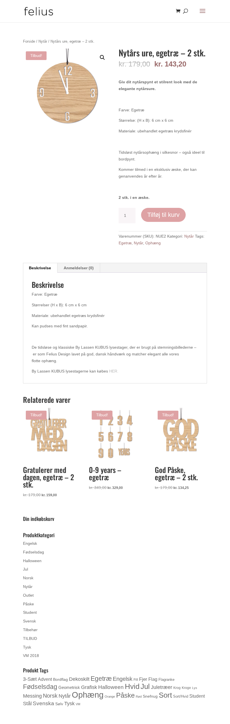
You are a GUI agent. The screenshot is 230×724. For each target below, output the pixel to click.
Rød (139, 696)
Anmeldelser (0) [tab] (79, 268)
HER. (113, 371)
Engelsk (30, 543)
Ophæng (153, 243)
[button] (102, 57)
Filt (136, 680)
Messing (32, 696)
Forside (29, 41)
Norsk (28, 578)
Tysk (27, 647)
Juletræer (161, 687)
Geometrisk (69, 687)
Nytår (42, 41)
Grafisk (89, 687)
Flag (152, 679)
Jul (25, 569)
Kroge (186, 688)
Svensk (29, 621)
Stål (27, 703)
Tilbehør (30, 630)
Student (30, 612)
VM (78, 704)
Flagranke (166, 679)
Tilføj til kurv (163, 214)
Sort (165, 695)
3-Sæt (30, 679)
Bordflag (60, 679)
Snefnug (150, 696)
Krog (177, 688)
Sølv (59, 704)
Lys (194, 687)
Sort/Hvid (180, 696)
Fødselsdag (33, 552)
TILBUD (30, 638)
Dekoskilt (79, 679)
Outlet (28, 595)
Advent (45, 679)
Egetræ (125, 243)
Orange (110, 696)
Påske (28, 604)
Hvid (132, 686)
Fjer (143, 679)
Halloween (32, 560)
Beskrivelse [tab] (40, 268)
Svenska (43, 703)
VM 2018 (31, 655)
